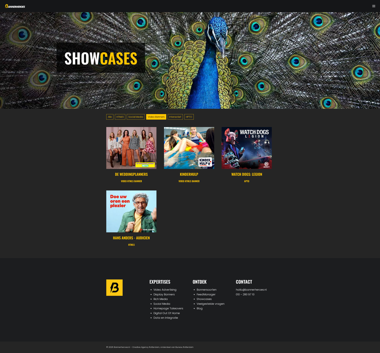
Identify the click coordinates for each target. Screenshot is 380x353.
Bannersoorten (206, 289)
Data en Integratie (165, 318)
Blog (200, 308)
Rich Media (160, 299)
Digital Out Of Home (166, 313)
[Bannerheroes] (15, 6)
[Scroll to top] (374, 347)
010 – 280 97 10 (245, 294)
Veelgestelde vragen (210, 304)
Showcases (204, 299)
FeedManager (206, 294)
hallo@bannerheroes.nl (251, 289)
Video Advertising (164, 289)
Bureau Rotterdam (184, 347)
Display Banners (164, 294)
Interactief (175, 117)
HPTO (189, 117)
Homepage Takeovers (168, 308)
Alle (110, 117)
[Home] (114, 287)
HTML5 (120, 117)
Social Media (135, 117)
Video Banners (156, 117)
